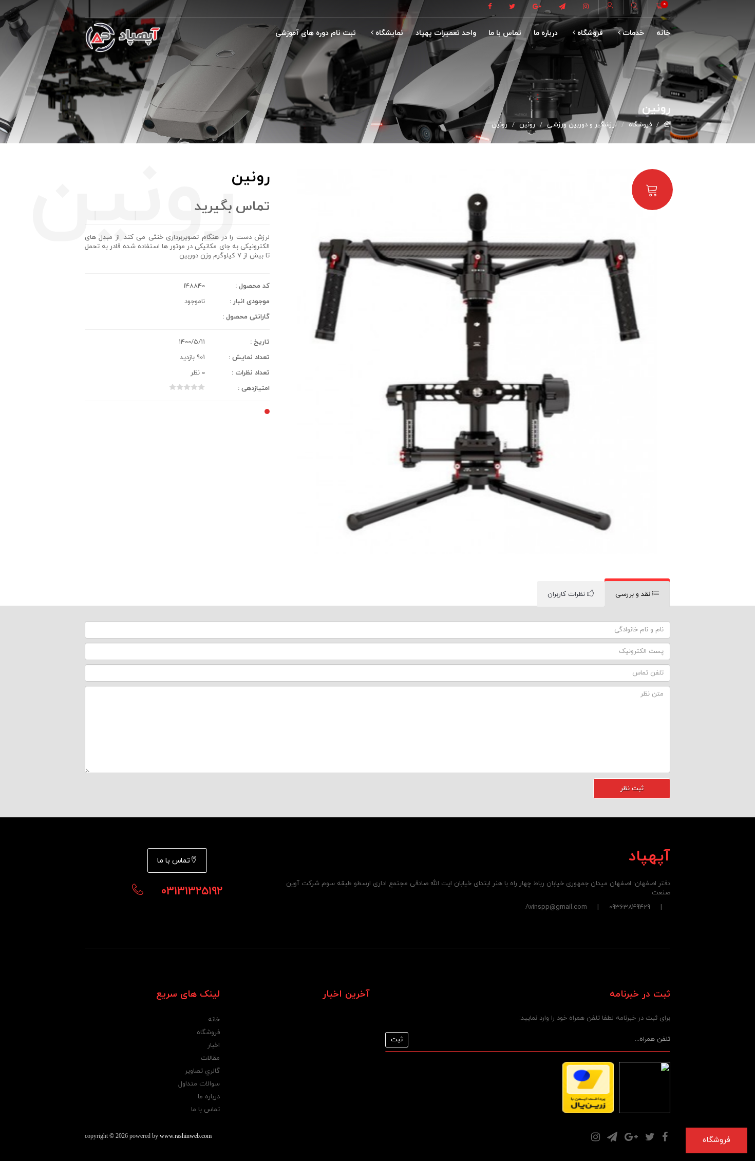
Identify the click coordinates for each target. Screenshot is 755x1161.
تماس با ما (504, 33)
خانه (663, 33)
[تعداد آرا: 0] (172, 387)
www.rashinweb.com (186, 1135)
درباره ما (546, 33)
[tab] (637, 594)
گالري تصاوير (202, 1071)
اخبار (213, 1045)
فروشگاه (589, 33)
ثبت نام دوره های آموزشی (315, 33)
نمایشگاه (388, 33)
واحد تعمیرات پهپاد (446, 33)
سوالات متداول (199, 1084)
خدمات (632, 33)
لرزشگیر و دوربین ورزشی (582, 124)
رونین (527, 124)
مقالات (210, 1058)
